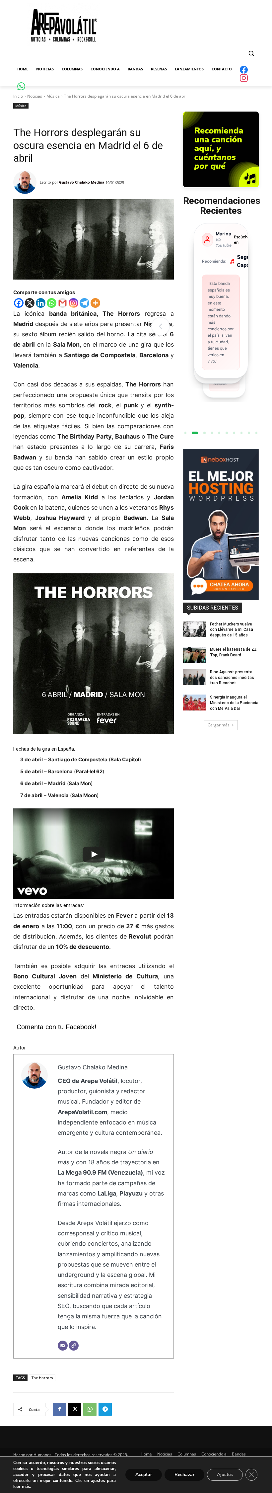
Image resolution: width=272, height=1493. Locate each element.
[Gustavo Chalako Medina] (26, 182)
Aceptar (143, 1474)
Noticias (34, 96)
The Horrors (42, 1377)
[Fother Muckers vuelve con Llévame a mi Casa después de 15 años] (194, 629)
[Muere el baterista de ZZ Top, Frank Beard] (194, 655)
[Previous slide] (160, 326)
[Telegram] (84, 303)
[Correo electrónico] (63, 1346)
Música (53, 96)
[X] (29, 303)
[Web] (74, 1346)
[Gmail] (62, 303)
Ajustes (225, 1474)
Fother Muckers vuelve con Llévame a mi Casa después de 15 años (231, 630)
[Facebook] (19, 303)
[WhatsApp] (90, 1409)
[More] (95, 303)
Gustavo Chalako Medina (81, 182)
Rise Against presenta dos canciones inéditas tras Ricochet (232, 678)
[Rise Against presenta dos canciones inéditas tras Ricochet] (194, 677)
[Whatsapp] (51, 303)
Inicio (18, 96)
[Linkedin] (40, 303)
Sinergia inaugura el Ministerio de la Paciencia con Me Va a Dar (234, 703)
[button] (251, 53)
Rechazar (184, 1474)
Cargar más (219, 725)
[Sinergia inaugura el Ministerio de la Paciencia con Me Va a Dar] (194, 702)
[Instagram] (73, 303)
